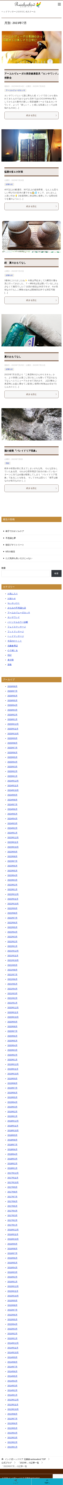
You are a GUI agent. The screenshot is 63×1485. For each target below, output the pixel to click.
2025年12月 (13, 724)
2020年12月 (13, 1007)
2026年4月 (12, 705)
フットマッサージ (15, 631)
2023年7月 (12, 861)
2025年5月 (12, 757)
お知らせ (9, 184)
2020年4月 (12, 1045)
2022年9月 (12, 908)
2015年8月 (12, 1305)
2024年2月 (12, 828)
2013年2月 (12, 1442)
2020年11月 (12, 1012)
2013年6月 (12, 1423)
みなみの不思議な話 (16, 608)
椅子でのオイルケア (15, 531)
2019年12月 (13, 1064)
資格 (9, 664)
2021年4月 (12, 989)
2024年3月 (12, 823)
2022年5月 (12, 927)
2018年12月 (13, 1121)
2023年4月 (12, 875)
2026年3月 (12, 710)
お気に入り (12, 593)
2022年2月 (12, 941)
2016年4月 (12, 1267)
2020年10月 (13, 1017)
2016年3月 (12, 1272)
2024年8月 (12, 800)
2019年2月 (12, 1111)
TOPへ (47, 1483)
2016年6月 (12, 1258)
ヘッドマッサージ (15, 636)
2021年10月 (13, 960)
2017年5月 (12, 1206)
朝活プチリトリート (15, 545)
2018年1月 (12, 1168)
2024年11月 (12, 785)
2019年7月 (12, 1088)
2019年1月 (12, 1116)
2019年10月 (13, 1074)
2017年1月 (12, 1225)
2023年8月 (12, 856)
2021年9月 (12, 965)
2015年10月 (13, 1296)
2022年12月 (13, 894)
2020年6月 (12, 1036)
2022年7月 (12, 918)
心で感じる (12, 650)
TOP (25, 1459)
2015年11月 (12, 1291)
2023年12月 (13, 837)
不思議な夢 (11, 538)
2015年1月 (12, 1338)
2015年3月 (12, 1329)
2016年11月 (12, 1234)
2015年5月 (12, 1319)
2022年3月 (12, 937)
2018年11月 (12, 1126)
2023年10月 (13, 847)
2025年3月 (12, 766)
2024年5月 (12, 814)
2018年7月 (12, 1144)
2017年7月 (12, 1197)
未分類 (10, 660)
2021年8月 (12, 970)
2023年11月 (12, 842)
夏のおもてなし (12, 356)
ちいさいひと (13, 603)
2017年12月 (13, 1173)
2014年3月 (12, 1385)
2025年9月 (12, 738)
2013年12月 (13, 1400)
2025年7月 (12, 748)
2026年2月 (12, 715)
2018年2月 (12, 1163)
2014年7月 (12, 1367)
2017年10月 (13, 1182)
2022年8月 (12, 913)
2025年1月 (12, 776)
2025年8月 (12, 743)
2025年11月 (12, 729)
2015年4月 (12, 1324)
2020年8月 (12, 1026)
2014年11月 (12, 1348)
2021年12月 (13, 951)
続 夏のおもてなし (15, 262)
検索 (3, 568)
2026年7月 (12, 691)
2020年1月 (12, 1059)
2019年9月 (12, 1078)
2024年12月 (13, 781)
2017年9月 (12, 1187)
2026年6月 (12, 696)
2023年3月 (12, 880)
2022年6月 (12, 922)
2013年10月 (13, 1409)
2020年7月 (12, 1031)
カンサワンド (13, 617)
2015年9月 (12, 1300)
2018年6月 (12, 1149)
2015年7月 (12, 1310)
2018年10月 (13, 1130)
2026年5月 (12, 700)
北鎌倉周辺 (12, 646)
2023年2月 (12, 885)
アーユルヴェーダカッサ (15, 90)
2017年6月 (12, 1201)
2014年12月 (13, 1343)
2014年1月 (12, 1395)
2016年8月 (12, 1248)
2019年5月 (12, 1097)
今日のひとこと (14, 641)
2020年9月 (12, 1022)
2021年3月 (12, 993)
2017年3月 (12, 1215)
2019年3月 (12, 1107)
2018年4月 (12, 1154)
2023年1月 (12, 889)
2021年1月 (12, 1003)
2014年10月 (13, 1352)
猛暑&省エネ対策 (13, 171)
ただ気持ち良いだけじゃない (19, 558)
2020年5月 (12, 1041)
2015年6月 (12, 1315)
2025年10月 (13, 733)
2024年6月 (12, 809)
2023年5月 (12, 870)
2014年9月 (12, 1357)
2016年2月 (12, 1277)
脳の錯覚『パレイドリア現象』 (21, 450)
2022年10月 (13, 904)
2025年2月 (12, 771)
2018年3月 (12, 1159)
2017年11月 (12, 1178)
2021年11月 (12, 955)
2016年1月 (12, 1281)
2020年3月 (12, 1050)
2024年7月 (12, 804)
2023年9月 (12, 852)
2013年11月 (12, 1404)
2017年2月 (12, 1220)
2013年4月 (12, 1433)
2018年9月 (12, 1135)
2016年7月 (12, 1253)
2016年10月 (13, 1239)
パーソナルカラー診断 (17, 622)
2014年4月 (12, 1381)
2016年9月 (12, 1244)
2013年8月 (12, 1414)
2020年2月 (12, 1055)
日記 (7, 463)
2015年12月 (13, 1286)
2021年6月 (12, 979)
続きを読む (31, 115)
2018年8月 (12, 1140)
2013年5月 (12, 1428)
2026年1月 (12, 719)
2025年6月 (12, 752)
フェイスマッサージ (16, 627)
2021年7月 (12, 974)
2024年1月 (12, 833)
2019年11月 (12, 1069)
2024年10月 (13, 790)
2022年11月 (12, 899)
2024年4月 (12, 818)
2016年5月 (12, 1263)
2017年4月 (12, 1211)
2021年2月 (12, 998)
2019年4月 (12, 1102)
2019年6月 (12, 1092)
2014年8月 (12, 1362)
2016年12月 (13, 1230)
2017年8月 (12, 1192)
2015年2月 (12, 1333)
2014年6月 (12, 1371)
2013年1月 (12, 1447)
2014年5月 (12, 1376)
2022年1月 (12, 946)
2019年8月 (12, 1083)
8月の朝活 (10, 551)
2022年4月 (12, 932)
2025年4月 (12, 762)
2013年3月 (12, 1437)
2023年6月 (12, 866)
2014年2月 (12, 1390)
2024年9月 (12, 795)
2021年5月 (12, 984)
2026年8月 (12, 686)
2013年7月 (12, 1419)
